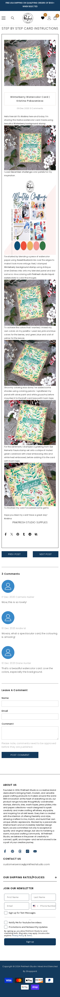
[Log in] (49, 18)
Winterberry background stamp (29, 123)
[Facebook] (5, 534)
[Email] (36, 534)
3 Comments (36, 108)
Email (5, 711)
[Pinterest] (17, 534)
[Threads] (20, 851)
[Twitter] (11, 534)
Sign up (30, 941)
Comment (8, 723)
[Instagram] (27, 851)
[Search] (13, 18)
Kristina (24, 116)
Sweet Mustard (24, 260)
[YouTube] (35, 851)
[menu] (3, 18)
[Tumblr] (23, 534)
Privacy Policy (18, 935)
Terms (29, 935)
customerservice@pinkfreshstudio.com (26, 864)
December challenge (21, 172)
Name (5, 698)
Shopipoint (31, 971)
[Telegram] (29, 534)
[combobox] (35, 906)
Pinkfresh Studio (29, 966)
